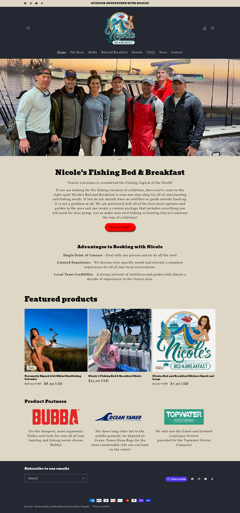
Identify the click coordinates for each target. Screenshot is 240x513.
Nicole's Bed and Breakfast (50, 506)
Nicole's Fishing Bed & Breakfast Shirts (114, 376)
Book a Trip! (120, 227)
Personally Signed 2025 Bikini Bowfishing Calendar (53, 377)
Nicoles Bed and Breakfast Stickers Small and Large (183, 377)
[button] (28, 28)
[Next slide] (127, 159)
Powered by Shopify (78, 506)
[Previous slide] (113, 159)
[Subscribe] (83, 478)
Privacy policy (101, 506)
